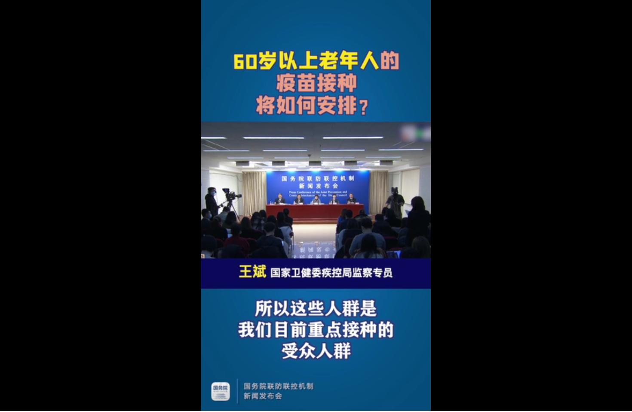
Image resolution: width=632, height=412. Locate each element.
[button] (7, 404)
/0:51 (34, 403)
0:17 (22, 403)
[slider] (602, 403)
